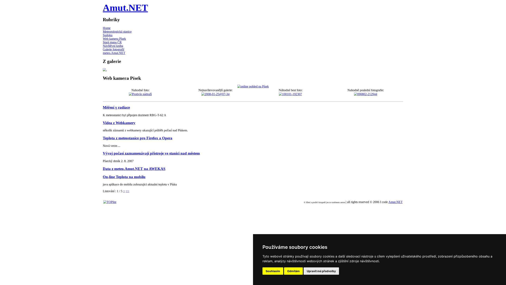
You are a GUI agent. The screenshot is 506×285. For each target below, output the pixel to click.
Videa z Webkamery (119, 123)
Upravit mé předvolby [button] (321, 271)
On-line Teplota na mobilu (124, 177)
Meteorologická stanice (117, 31)
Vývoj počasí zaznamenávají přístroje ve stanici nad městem (151, 153)
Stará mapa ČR (112, 42)
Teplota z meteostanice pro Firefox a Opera (137, 138)
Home (106, 28)
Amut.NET (125, 7)
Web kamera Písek (114, 38)
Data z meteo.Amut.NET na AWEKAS (134, 169)
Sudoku (107, 35)
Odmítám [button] (293, 271)
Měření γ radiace (116, 107)
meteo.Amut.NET (114, 53)
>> (127, 191)
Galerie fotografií (113, 49)
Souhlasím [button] (273, 271)
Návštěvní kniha (113, 46)
